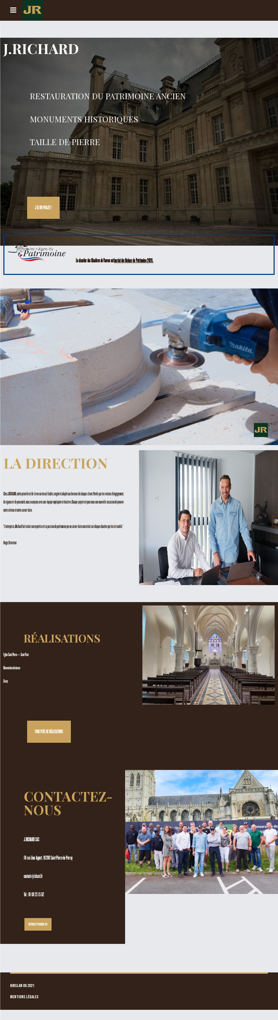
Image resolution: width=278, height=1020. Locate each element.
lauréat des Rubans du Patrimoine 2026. (133, 260)
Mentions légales (24, 997)
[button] (43, 208)
